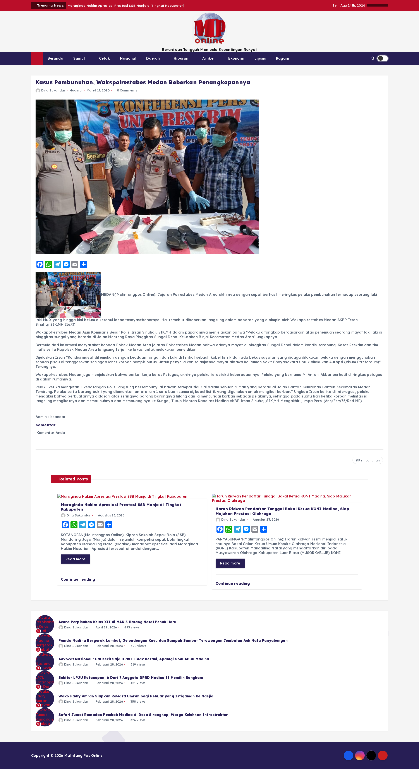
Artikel (208, 58)
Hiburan (181, 58)
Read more (75, 559)
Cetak (104, 58)
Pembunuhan (369, 460)
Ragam (282, 58)
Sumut (79, 58)
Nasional (128, 58)
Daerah (153, 58)
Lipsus (260, 58)
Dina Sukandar (53, 90)
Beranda (55, 58)
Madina (75, 90)
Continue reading (78, 579)
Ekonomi (236, 58)
